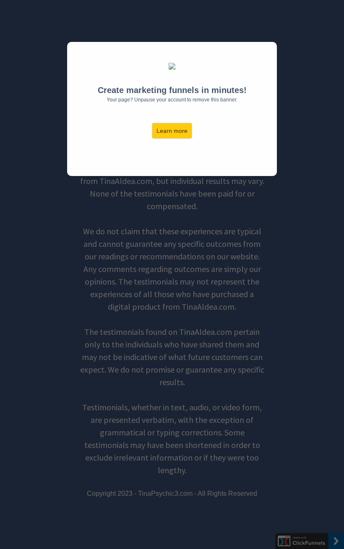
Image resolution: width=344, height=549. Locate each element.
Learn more (172, 130)
